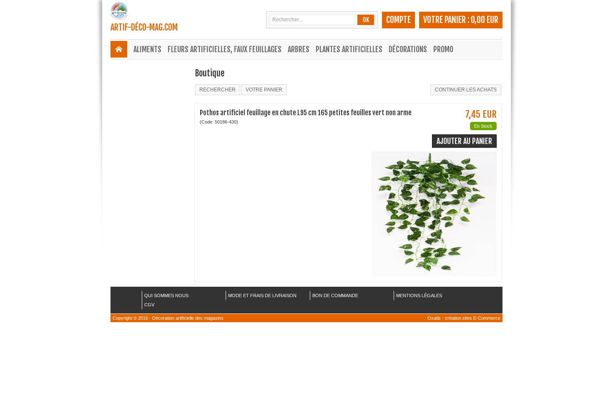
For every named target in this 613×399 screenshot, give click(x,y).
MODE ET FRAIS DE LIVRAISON (262, 295)
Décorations (408, 49)
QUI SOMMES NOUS (166, 295)
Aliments (147, 49)
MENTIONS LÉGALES (419, 295)
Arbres (298, 49)
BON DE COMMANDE (335, 295)
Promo (443, 49)
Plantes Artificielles (349, 49)
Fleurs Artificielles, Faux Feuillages (224, 49)
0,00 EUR (484, 20)
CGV (149, 304)
